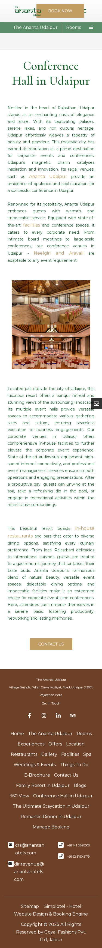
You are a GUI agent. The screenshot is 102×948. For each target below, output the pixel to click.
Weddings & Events (35, 764)
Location (75, 744)
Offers (55, 744)
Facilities (70, 754)
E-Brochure (37, 775)
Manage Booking (51, 827)
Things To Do (74, 764)
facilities (31, 225)
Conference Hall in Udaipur (63, 795)
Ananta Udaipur (48, 176)
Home (17, 733)
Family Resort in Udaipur (43, 785)
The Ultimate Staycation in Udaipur (51, 806)
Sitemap (30, 906)
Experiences (31, 744)
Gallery (49, 754)
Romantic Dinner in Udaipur (51, 816)
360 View (19, 795)
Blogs (80, 785)
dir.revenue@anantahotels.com (29, 871)
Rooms (73, 27)
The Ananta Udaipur (35, 27)
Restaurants (24, 754)
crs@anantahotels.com (29, 849)
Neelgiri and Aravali (58, 253)
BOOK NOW (60, 10)
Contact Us (66, 775)
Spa (87, 754)
